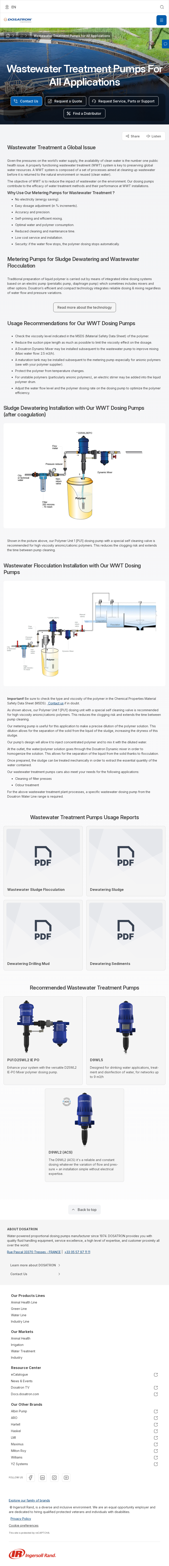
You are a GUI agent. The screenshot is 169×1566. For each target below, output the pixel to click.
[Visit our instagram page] (54, 1477)
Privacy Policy (21, 1518)
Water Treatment (23, 1351)
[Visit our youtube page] (66, 1477)
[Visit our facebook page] (30, 1477)
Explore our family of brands (29, 1500)
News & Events (22, 1381)
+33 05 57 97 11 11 (77, 1252)
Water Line (18, 1315)
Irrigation (17, 1345)
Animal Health (20, 1338)
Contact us (55, 703)
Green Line (19, 1309)
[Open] (161, 20)
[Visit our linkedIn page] (42, 1477)
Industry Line (20, 1321)
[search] (162, 7)
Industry (16, 1357)
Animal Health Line (24, 1302)
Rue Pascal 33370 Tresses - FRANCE (34, 1252)
